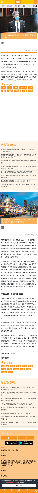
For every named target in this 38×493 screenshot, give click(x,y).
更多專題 (10, 465)
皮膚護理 (4, 465)
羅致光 (10, 91)
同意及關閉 (19, 486)
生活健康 (18, 461)
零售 (18, 366)
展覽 (30, 366)
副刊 (29, 6)
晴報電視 (9, 6)
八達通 (18, 91)
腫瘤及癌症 (32, 461)
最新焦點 (4, 450)
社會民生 (5, 366)
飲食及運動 (11, 461)
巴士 (3, 91)
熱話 (13, 450)
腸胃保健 (10, 463)
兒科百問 (17, 463)
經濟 (12, 366)
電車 (30, 91)
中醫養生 (25, 461)
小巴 (24, 91)
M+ (11, 372)
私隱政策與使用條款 (12, 482)
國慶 (29, 369)
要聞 (9, 450)
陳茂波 (16, 369)
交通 (3, 88)
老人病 (30, 463)
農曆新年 (23, 88)
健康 (3, 6)
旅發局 (4, 372)
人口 (9, 88)
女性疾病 (24, 463)
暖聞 (16, 450)
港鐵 (15, 88)
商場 (3, 369)
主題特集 (17, 6)
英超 (23, 369)
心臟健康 (4, 463)
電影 (24, 366)
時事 (24, 6)
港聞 (2, 43)
